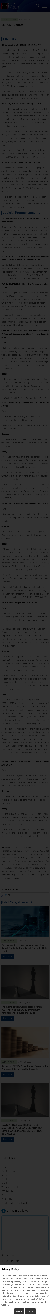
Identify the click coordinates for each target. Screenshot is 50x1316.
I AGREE (19, 1311)
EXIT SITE (30, 1311)
